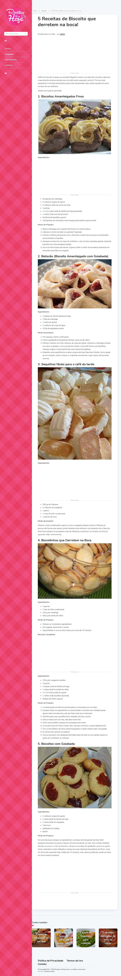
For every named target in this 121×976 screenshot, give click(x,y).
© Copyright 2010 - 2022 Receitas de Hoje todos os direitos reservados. (62, 969)
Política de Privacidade (50, 960)
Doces (8, 48)
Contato (42, 964)
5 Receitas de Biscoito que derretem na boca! (67, 22)
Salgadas (9, 54)
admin (62, 34)
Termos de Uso (75, 960)
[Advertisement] (75, 55)
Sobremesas (11, 59)
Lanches (9, 65)
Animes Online (49, 971)
